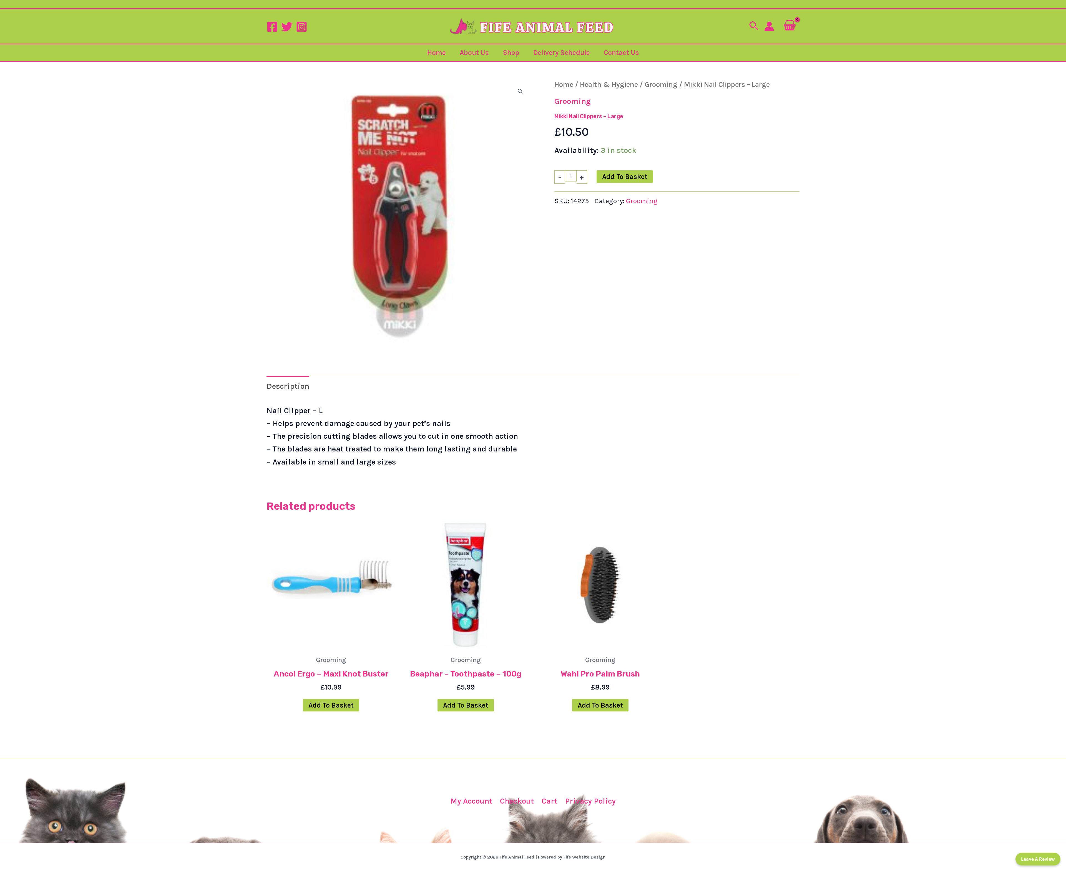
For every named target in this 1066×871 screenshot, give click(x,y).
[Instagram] (301, 26)
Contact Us (621, 53)
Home (436, 53)
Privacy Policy (590, 801)
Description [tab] (287, 386)
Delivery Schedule (561, 53)
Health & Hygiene (609, 84)
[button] (753, 26)
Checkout (517, 801)
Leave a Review (1038, 859)
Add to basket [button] (331, 705)
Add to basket (624, 177)
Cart (549, 801)
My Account (471, 801)
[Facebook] (272, 26)
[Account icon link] (769, 26)
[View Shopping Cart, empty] (790, 26)
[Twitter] (287, 26)
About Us (474, 53)
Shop (511, 53)
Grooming (661, 84)
